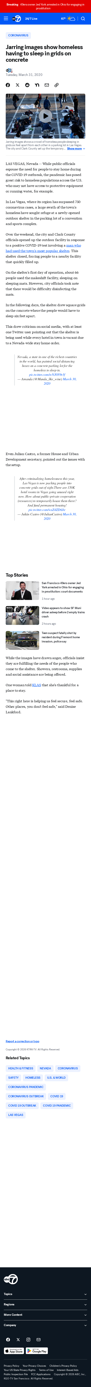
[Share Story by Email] (46, 85)
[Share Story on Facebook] (7, 85)
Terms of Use (46, 1370)
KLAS (36, 684)
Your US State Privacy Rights (20, 1370)
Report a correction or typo (22, 1041)
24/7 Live (31, 19)
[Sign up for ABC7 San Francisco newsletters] (38, 1340)
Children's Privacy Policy (63, 1366)
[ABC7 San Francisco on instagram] (28, 1340)
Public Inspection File (16, 1374)
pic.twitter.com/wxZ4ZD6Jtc (47, 509)
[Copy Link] (56, 85)
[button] (5, 18)
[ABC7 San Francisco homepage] (16, 18)
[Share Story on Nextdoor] (37, 85)
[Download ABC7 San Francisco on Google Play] (37, 1350)
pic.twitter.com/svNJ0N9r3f (47, 374)
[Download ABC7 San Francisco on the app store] (14, 1350)
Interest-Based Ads (68, 1370)
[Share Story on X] (17, 85)
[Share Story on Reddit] (27, 85)
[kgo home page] (11, 1279)
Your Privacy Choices (34, 1366)
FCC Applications (41, 1374)
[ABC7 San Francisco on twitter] (18, 1340)
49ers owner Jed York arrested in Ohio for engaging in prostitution (45, 6)
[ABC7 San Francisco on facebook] (8, 1340)
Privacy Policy (11, 1366)
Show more (74, 148)
